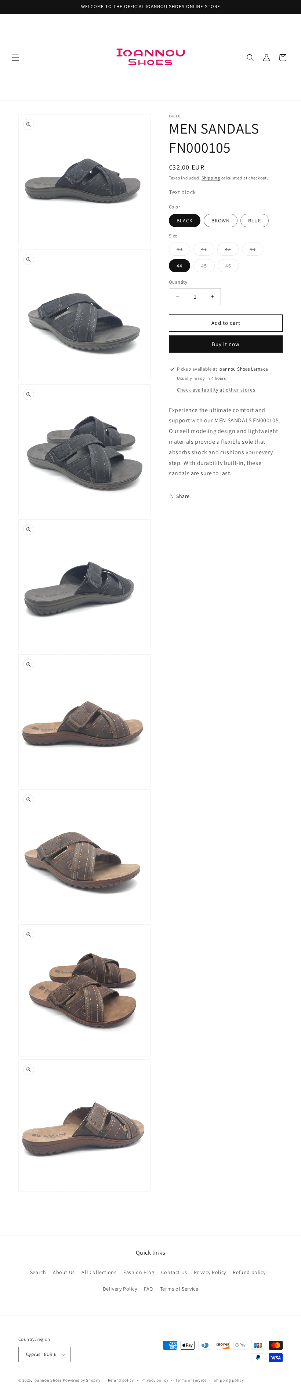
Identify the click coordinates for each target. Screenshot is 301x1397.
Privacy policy (154, 1380)
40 (183, 250)
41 (207, 250)
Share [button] (183, 496)
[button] (15, 58)
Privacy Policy (210, 1272)
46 (232, 267)
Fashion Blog (138, 1272)
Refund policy (249, 1272)
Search (38, 1272)
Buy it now (226, 344)
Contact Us (174, 1272)
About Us (64, 1272)
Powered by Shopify (82, 1380)
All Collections (98, 1272)
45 (208, 267)
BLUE (254, 220)
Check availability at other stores (216, 389)
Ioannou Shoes (47, 1380)
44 (179, 265)
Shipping (211, 178)
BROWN (220, 220)
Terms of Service (179, 1288)
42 (232, 250)
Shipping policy (229, 1380)
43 (256, 250)
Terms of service (190, 1380)
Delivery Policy (120, 1288)
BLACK (185, 220)
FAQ (148, 1288)
